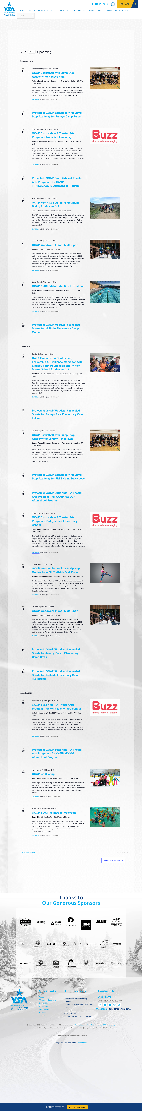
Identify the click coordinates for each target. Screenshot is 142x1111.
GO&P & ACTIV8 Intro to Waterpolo (54, 812)
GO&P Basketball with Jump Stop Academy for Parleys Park (53, 74)
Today (32, 52)
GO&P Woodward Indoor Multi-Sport (55, 245)
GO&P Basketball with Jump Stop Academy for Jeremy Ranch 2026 (53, 436)
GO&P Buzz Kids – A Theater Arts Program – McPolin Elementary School (56, 706)
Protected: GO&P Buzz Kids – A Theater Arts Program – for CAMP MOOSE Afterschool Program (57, 753)
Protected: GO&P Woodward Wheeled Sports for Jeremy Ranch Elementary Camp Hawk (56, 653)
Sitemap (112, 1025)
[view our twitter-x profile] (107, 4)
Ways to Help (44, 1006)
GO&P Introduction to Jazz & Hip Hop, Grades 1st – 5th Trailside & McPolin (56, 570)
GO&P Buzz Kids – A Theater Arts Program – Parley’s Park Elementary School (54, 521)
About (41, 997)
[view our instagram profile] (103, 4)
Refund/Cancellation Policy (85, 1025)
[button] (26, 11)
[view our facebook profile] (92, 4)
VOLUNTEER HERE (77, 1107)
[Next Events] (25, 51)
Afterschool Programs (47, 1000)
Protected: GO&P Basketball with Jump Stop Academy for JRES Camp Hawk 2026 (58, 476)
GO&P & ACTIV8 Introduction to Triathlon (58, 286)
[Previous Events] (21, 51)
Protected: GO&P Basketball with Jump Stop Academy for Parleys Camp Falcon (57, 114)
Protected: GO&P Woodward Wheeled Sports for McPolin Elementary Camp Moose (56, 328)
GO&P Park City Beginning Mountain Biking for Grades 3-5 (55, 204)
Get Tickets (35, 99)
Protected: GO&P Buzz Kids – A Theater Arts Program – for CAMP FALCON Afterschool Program (57, 496)
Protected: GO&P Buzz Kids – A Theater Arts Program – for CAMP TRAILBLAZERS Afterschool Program (57, 181)
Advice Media (82, 1043)
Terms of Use (102, 1025)
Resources (43, 1012)
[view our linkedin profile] (100, 4)
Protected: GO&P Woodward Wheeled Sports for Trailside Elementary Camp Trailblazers (56, 675)
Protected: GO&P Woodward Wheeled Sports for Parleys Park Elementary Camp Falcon (58, 414)
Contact (42, 1015)
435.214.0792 (104, 997)
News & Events (44, 1009)
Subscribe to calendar (112, 860)
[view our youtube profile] (96, 4)
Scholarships (43, 1003)
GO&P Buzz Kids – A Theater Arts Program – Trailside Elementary (53, 135)
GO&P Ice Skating (43, 774)
